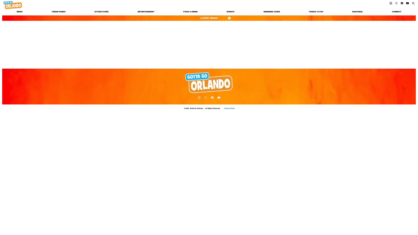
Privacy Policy (229, 108)
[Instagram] (390, 3)
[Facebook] (402, 3)
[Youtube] (407, 3)
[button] (58, 11)
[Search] (413, 3)
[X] (396, 3)
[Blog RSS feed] (229, 18)
